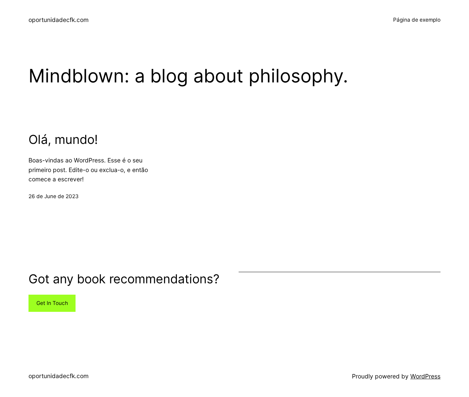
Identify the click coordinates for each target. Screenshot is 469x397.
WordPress (425, 376)
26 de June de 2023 (53, 196)
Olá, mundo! (63, 139)
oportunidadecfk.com (58, 19)
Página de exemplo (417, 19)
